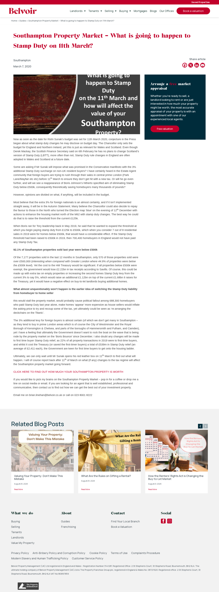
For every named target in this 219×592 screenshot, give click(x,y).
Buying (123, 11)
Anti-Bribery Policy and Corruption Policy (59, 553)
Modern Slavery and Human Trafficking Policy (39, 558)
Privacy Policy (20, 553)
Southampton (22, 60)
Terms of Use (119, 553)
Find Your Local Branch (125, 521)
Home (14, 20)
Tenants (93, 11)
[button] (200, 426)
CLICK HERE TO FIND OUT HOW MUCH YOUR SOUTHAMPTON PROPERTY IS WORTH (68, 371)
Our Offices (167, 11)
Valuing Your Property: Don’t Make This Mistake (38, 477)
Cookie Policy (98, 553)
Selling (109, 11)
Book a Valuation (121, 526)
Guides (22, 20)
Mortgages (140, 11)
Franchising (68, 526)
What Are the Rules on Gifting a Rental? (106, 476)
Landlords (76, 11)
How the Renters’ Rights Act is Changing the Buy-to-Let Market (176, 477)
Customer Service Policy (87, 558)
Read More (18, 489)
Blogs (153, 11)
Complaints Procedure (145, 553)
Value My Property (22, 543)
